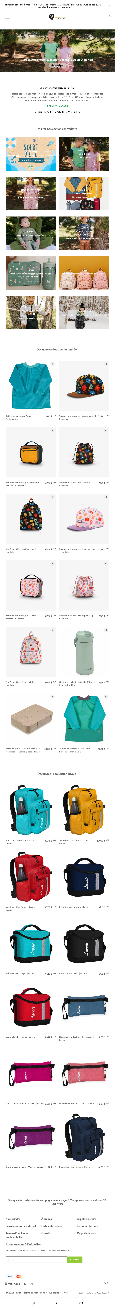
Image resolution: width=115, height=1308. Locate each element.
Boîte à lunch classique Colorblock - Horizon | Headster (23, 484)
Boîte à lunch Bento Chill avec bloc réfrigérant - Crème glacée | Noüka (23, 750)
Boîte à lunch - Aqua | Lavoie (20, 973)
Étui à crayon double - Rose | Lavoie (76, 1103)
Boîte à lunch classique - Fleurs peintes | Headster (21, 617)
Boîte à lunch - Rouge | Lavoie (20, 1036)
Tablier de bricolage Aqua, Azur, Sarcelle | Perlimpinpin (74, 750)
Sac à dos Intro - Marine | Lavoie (75, 1166)
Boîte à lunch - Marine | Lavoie (74, 906)
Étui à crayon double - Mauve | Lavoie (24, 1166)
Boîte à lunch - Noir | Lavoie (73, 973)
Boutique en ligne (86, 1293)
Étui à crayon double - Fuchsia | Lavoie (24, 1103)
